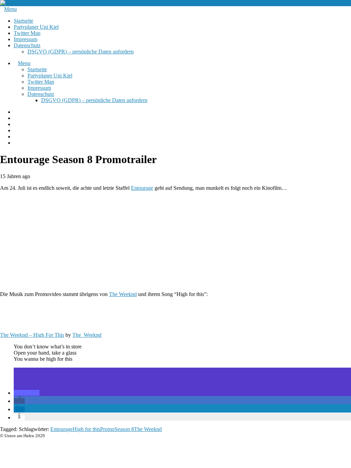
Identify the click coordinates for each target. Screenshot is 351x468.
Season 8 (124, 429)
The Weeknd (123, 294)
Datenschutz (27, 45)
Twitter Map (27, 33)
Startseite (23, 21)
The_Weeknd (86, 335)
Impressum (25, 39)
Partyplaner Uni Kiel (36, 27)
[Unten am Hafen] (20, 3)
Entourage (142, 188)
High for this (86, 429)
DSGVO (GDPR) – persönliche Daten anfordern (80, 51)
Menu (10, 9)
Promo (107, 429)
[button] (26, 393)
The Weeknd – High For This (32, 335)
